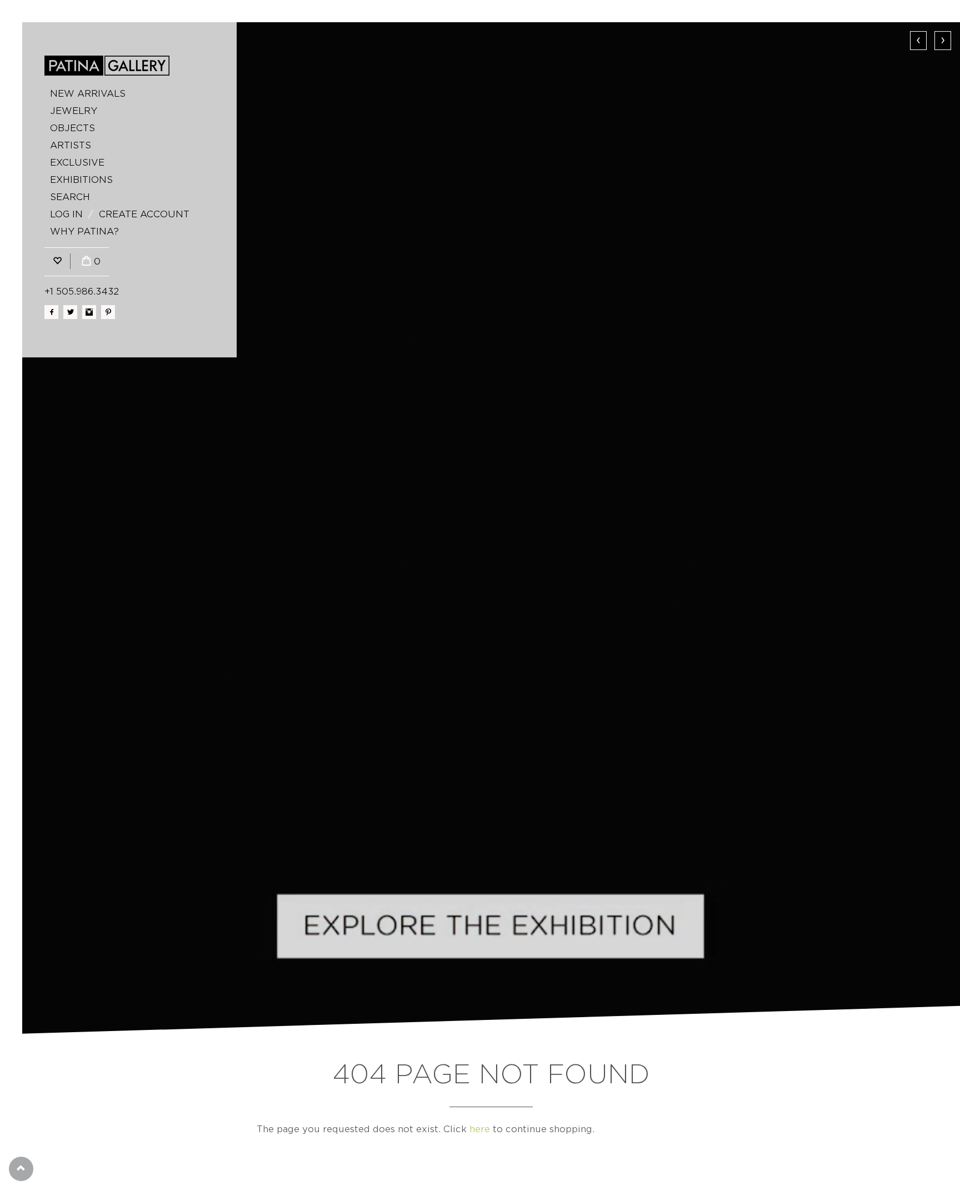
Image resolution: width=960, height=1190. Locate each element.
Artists (70, 145)
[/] (106, 66)
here (479, 1129)
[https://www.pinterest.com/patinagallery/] (108, 312)
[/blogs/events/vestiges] (491, 528)
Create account (144, 214)
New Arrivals (88, 93)
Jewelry (73, 111)
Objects (72, 128)
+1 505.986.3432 (81, 291)
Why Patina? (84, 231)
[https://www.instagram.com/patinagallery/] (89, 312)
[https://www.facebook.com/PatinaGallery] (51, 312)
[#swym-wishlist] (57, 261)
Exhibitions (81, 180)
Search (70, 197)
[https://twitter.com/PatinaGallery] (70, 312)
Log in (66, 214)
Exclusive (77, 162)
